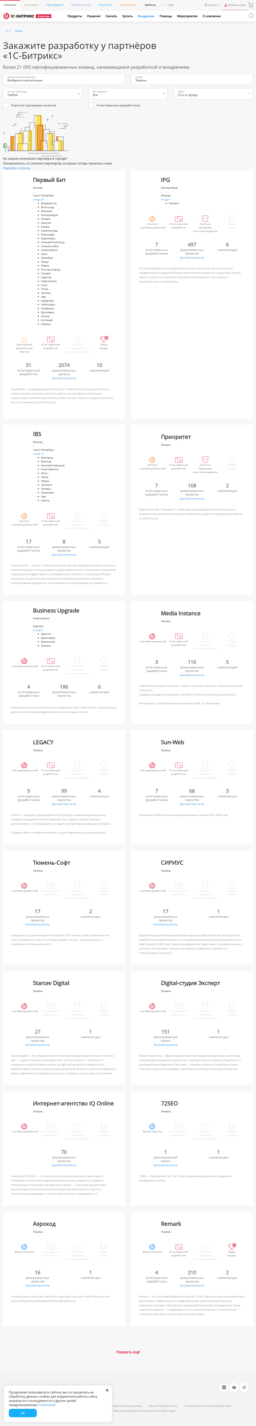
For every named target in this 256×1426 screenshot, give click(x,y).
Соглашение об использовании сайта (207, 1406)
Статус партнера (17, 91)
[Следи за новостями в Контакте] (224, 1387)
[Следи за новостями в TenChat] (234, 1387)
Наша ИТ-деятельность (163, 1406)
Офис (181, 91)
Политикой (46, 1405)
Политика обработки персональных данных (114, 1406)
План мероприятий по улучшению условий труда (144, 1410)
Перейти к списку (16, 168)
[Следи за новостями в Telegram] (244, 1387)
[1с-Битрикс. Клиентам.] (18, 16)
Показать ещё (128, 1352)
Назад (18, 31)
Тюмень (141, 80)
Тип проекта (100, 91)
